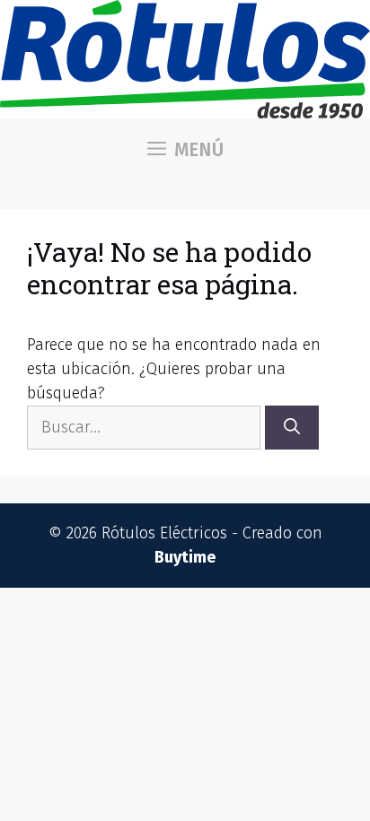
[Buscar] (292, 428)
